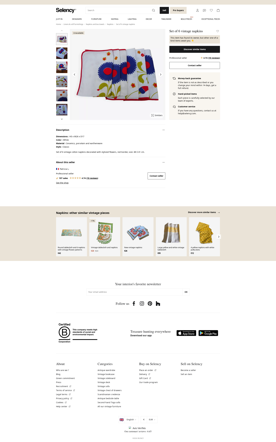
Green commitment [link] (65, 378)
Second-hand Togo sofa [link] (109, 402)
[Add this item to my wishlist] (218, 31)
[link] (66, 10)
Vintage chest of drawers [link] (110, 390)
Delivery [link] (144, 374)
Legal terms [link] (63, 394)
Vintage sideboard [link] (106, 378)
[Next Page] (160, 74)
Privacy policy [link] (64, 398)
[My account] (197, 10)
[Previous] (62, 30)
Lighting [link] (132, 19)
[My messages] (204, 10)
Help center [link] (63, 406)
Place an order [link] (148, 370)
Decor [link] (149, 19)
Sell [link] (164, 10)
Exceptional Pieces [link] (211, 19)
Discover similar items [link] (195, 49)
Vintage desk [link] (104, 382)
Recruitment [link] (63, 386)
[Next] (62, 119)
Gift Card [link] (145, 378)
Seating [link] (114, 19)
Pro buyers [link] (178, 10)
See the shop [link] (62, 182)
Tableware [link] (166, 19)
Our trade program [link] (148, 382)
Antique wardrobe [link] (106, 370)
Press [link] (58, 382)
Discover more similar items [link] (202, 212)
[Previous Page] (74, 74)
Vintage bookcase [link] (106, 374)
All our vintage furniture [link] (109, 406)
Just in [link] (59, 19)
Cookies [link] (61, 402)
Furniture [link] (96, 19)
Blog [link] (58, 374)
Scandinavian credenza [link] (109, 394)
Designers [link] (77, 19)
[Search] (153, 10)
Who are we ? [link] (62, 370)
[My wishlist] (211, 10)
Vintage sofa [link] (104, 386)
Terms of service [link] (65, 390)
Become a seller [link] (188, 370)
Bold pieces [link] (186, 18)
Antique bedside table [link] (108, 398)
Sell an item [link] (186, 374)
